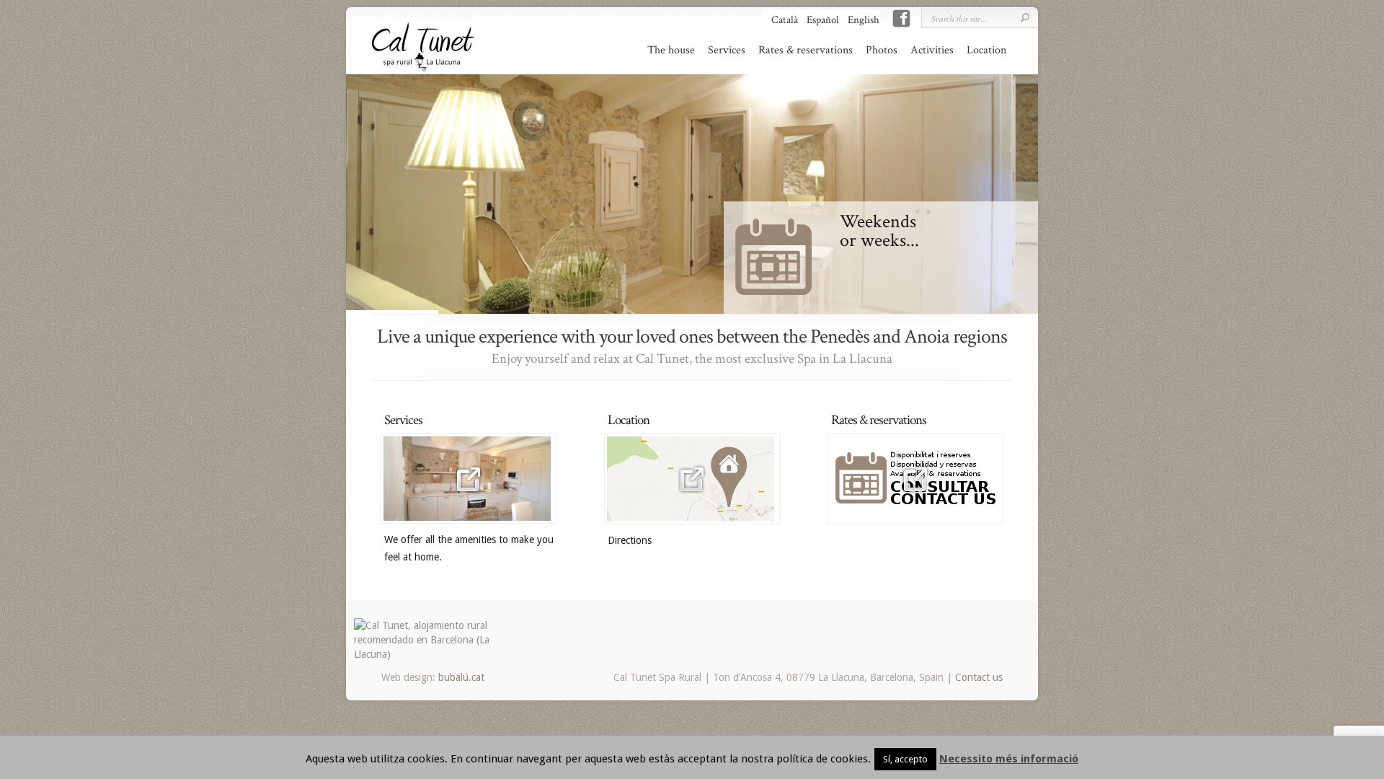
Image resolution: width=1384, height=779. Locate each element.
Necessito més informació (1008, 758)
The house (671, 50)
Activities (932, 50)
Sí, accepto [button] (905, 759)
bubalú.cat (461, 677)
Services (726, 50)
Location (986, 50)
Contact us (979, 677)
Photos (881, 50)
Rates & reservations (805, 50)
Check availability (981, 217)
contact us (998, 296)
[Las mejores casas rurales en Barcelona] (422, 654)
